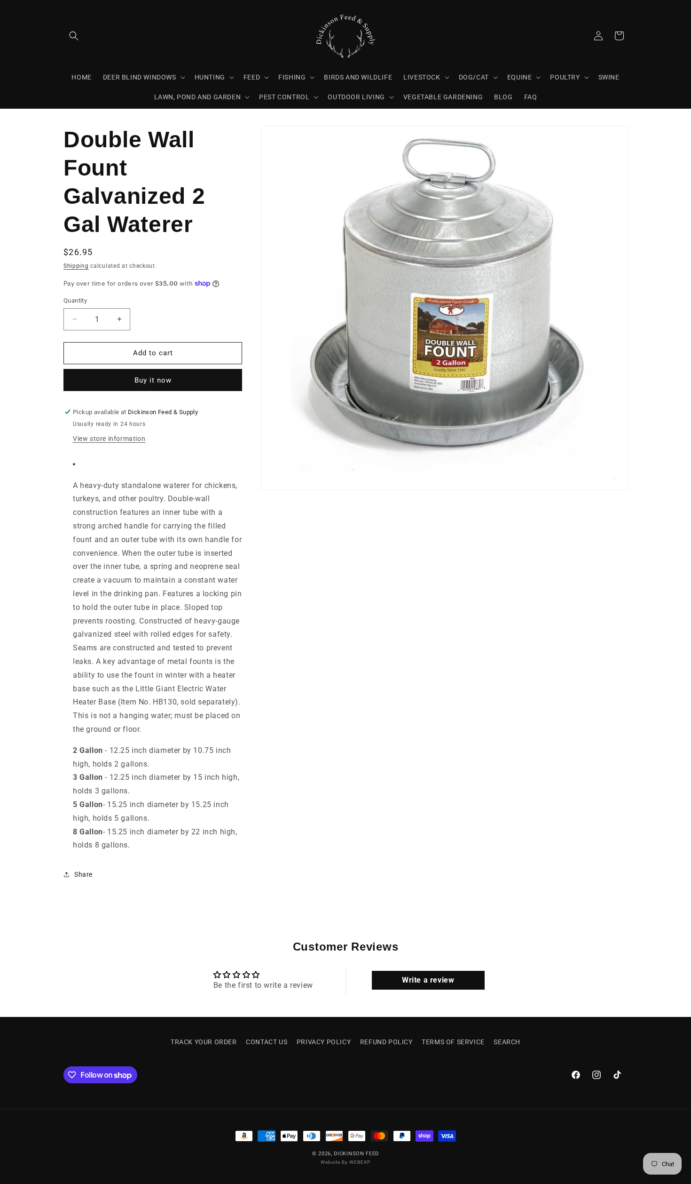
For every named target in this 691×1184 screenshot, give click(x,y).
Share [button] (83, 874)
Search (507, 1042)
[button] (73, 35)
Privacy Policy (324, 1042)
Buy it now (153, 380)
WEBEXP (359, 1162)
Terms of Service (453, 1042)
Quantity (75, 300)
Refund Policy (386, 1042)
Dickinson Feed (356, 1154)
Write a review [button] (428, 980)
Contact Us (266, 1042)
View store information (109, 438)
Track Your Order (204, 1042)
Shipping (76, 266)
